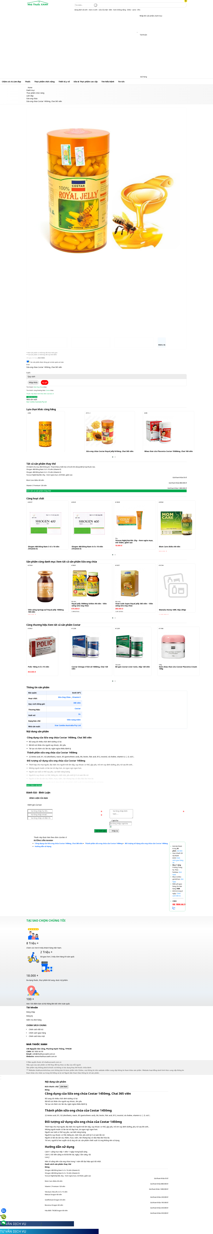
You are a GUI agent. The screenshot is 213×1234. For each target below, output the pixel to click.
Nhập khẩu (33, 382)
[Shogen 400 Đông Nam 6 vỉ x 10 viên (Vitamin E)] (89, 523)
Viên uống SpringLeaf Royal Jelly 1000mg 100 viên (46, 611)
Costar (48, 390)
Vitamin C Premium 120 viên (36, 485)
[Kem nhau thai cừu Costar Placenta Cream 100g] (173, 646)
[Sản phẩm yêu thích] (137, 31)
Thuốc (27, 81)
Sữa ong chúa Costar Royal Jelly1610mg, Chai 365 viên (109, 451)
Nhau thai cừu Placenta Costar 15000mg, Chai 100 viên (168, 451)
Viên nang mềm (74, 720)
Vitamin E (76, 697)
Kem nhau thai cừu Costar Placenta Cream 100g (178, 668)
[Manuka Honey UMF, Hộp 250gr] (176, 586)
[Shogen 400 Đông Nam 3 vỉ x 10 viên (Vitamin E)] (45, 523)
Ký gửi (44, 382)
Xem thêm (41, 358)
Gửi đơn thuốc (32, 397)
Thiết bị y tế (64, 81)
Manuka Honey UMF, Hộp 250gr (172, 610)
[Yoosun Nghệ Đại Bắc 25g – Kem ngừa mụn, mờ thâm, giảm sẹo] (129, 520)
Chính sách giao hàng (37, 1033)
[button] (137, 16)
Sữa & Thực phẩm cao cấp (86, 81)
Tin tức (121, 81)
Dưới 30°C (76, 693)
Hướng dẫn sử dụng (43, 846)
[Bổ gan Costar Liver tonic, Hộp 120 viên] (129, 646)
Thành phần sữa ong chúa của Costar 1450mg (103, 843)
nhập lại (114, 831)
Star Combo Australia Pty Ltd (36, 402)
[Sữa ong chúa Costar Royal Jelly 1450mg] (45, 434)
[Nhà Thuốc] (37, 5)
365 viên (77, 703)
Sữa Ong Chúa (38, 387)
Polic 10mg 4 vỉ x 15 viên (38, 667)
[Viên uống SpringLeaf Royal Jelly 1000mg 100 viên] (45, 586)
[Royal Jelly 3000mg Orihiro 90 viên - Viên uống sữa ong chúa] (86, 583)
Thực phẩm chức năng (44, 81)
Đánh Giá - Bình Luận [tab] (38, 792)
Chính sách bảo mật (37, 1036)
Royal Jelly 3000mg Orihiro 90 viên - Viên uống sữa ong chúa (89, 605)
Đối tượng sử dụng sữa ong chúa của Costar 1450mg (146, 843)
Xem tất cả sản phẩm (77, 561)
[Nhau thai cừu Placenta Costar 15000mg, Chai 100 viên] (158, 431)
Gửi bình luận (100, 831)
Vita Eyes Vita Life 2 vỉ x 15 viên (56, 1192)
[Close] (0, 1076)
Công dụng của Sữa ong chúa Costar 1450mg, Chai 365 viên (59, 843)
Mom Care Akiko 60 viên (35, 480)
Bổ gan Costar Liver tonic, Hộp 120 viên (132, 667)
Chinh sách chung (36, 1025)
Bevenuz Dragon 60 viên (54, 1205)
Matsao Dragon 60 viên (53, 1194)
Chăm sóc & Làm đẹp (11, 81)
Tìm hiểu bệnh (107, 81)
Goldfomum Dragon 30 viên (55, 1200)
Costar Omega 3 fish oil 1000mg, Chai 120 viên (90, 668)
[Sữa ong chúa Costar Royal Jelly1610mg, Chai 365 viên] (100, 431)
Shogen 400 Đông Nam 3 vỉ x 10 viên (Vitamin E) (43, 469)
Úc (79, 714)
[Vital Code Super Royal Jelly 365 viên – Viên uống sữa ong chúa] (129, 583)
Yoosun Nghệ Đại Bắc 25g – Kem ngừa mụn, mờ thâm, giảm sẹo (49, 475)
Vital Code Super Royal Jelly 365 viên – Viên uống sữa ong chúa (134, 605)
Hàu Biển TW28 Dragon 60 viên (56, 1210)
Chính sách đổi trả (36, 1029)
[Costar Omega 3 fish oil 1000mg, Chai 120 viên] (86, 646)
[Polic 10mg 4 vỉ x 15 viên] (42, 646)
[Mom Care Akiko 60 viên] (176, 523)
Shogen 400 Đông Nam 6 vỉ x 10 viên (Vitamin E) (43, 472)
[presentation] (30, 212)
